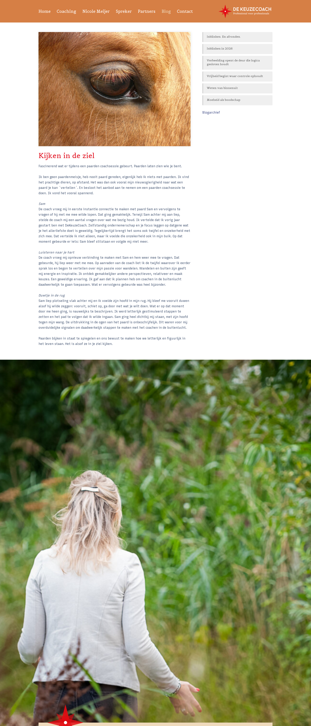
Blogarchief (211, 112)
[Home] (245, 11)
